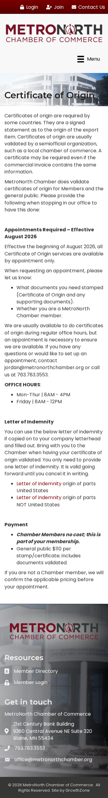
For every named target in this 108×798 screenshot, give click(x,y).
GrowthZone (77, 790)
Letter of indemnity (39, 483)
